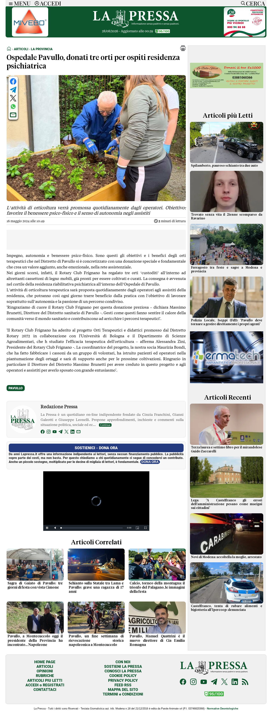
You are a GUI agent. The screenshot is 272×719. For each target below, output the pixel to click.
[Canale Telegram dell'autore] (61, 432)
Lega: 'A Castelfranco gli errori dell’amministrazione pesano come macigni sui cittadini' (226, 504)
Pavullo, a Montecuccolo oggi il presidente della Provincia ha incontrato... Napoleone (35, 641)
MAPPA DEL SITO (123, 689)
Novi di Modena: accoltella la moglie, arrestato (226, 557)
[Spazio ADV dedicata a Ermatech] (226, 384)
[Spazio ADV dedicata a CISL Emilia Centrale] (244, 35)
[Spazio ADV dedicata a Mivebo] (30, 35)
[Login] (37, 3)
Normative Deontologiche (222, 708)
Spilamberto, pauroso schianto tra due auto (224, 165)
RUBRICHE (45, 675)
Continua (105, 425)
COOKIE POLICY (123, 675)
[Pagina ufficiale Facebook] (183, 682)
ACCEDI (50, 3)
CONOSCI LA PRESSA (123, 671)
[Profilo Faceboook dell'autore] (43, 432)
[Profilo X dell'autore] (66, 432)
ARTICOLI (44, 666)
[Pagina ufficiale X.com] (224, 682)
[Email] (78, 432)
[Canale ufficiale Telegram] (214, 682)
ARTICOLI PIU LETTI (44, 680)
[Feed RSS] (245, 682)
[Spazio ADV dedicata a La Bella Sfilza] (226, 102)
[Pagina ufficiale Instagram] (193, 682)
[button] (183, 50)
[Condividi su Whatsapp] (13, 106)
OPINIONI (45, 671)
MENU (22, 3)
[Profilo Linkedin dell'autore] (72, 432)
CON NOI (122, 662)
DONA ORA (150, 462)
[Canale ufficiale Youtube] (204, 682)
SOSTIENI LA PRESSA (123, 666)
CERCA (255, 3)
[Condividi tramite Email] (13, 115)
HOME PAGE (44, 662)
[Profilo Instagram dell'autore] (49, 432)
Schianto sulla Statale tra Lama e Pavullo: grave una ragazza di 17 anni (96, 588)
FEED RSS (122, 685)
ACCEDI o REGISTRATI (44, 685)
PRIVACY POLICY (123, 680)
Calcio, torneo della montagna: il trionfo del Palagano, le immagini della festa (157, 588)
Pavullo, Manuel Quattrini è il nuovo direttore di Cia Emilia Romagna (157, 641)
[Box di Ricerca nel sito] (242, 3)
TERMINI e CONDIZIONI (123, 694)
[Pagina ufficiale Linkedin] (235, 682)
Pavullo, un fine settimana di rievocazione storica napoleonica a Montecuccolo (96, 641)
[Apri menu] (9, 3)
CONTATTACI (44, 689)
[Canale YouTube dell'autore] (55, 432)
